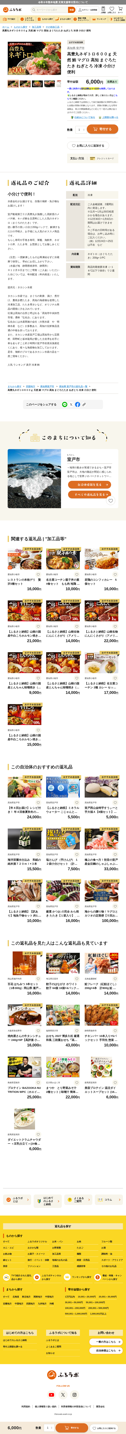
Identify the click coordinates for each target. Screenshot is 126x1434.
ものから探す (21, 27)
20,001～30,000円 (108, 1296)
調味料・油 (106, 1254)
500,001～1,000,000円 (76, 1313)
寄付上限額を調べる (12, 1346)
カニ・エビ (8, 1247)
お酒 (103, 1247)
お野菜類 (56, 1247)
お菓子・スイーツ (36, 1254)
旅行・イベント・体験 (38, 1260)
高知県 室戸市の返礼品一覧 (73, 386)
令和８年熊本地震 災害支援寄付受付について (63, 2)
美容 (5, 1266)
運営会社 (100, 1406)
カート (120, 12)
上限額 (103, 12)
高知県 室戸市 (76, 48)
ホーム (5, 27)
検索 (72, 10)
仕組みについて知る (84, 117)
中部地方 (49, 1296)
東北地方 (26, 1296)
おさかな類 (33, 1247)
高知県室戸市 (47, 386)
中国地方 (19, 1303)
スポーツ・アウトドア (112, 1260)
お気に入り (112, 12)
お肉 (79, 1241)
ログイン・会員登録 (89, 10)
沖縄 (51, 1303)
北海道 (16, 1296)
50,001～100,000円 (95, 1302)
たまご (80, 1247)
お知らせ (50, 1353)
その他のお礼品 (108, 1266)
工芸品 (55, 1266)
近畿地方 (7, 1303)
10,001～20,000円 (87, 1296)
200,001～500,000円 (98, 1308)
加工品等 (36, 27)
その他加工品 (52, 27)
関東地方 (38, 1296)
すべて (6, 1241)
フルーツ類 (106, 1241)
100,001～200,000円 (75, 1308)
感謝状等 (81, 1266)
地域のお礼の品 (59, 1260)
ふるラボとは (52, 1340)
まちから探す (15, 386)
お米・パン (57, 1241)
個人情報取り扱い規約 (45, 1406)
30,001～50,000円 (74, 1302)
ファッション (34, 1266)
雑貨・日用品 (83, 1260)
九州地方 (42, 1303)
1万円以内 (70, 1296)
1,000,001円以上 (98, 1313)
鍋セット (7, 1260)
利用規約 (26, 1406)
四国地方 (30, 386)
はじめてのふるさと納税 (15, 1340)
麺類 (79, 1254)
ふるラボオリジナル (37, 1241)
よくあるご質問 (53, 1346)
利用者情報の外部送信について (76, 1406)
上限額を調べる (110, 117)
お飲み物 (7, 1254)
